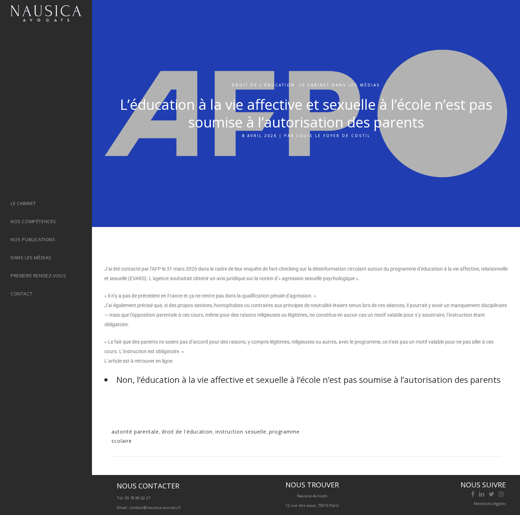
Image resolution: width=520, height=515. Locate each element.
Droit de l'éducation (263, 85)
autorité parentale (135, 431)
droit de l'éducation (187, 431)
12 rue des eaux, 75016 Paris (312, 505)
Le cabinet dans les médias (339, 85)
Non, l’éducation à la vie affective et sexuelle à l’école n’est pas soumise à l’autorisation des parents (308, 379)
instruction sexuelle (240, 431)
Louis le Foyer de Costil (333, 135)
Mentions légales (490, 503)
